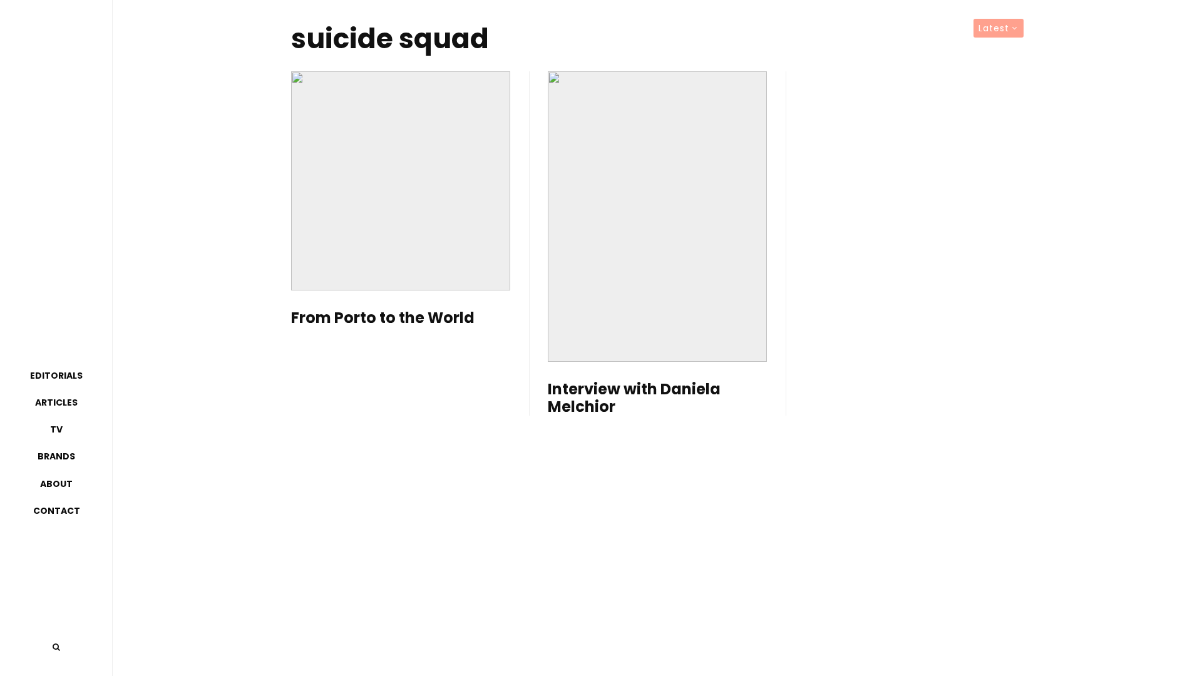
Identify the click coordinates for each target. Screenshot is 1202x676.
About (56, 484)
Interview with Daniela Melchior (634, 399)
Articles (56, 402)
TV (56, 429)
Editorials (56, 375)
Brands (56, 456)
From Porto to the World (383, 318)
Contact (56, 510)
